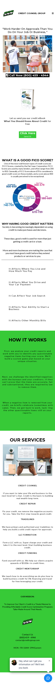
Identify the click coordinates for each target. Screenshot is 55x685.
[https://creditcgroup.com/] (8, 13)
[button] (53, 13)
